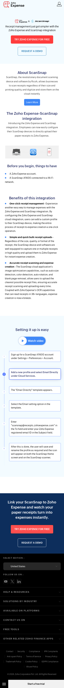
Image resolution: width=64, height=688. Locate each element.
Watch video (35, 340)
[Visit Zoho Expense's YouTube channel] (5, 581)
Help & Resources (16, 592)
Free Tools (11, 629)
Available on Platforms (21, 610)
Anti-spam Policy (14, 656)
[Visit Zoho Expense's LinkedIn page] (18, 581)
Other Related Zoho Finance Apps (28, 638)
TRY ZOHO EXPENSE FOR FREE (32, 39)
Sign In (59, 4)
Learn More (32, 102)
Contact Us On (14, 620)
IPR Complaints (51, 651)
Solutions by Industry (20, 601)
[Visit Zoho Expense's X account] (12, 581)
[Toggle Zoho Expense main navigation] (4, 684)
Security (21, 651)
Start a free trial (36, 684)
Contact (9, 651)
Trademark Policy (13, 661)
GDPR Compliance (50, 661)
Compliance (34, 651)
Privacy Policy (51, 656)
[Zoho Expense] (14, 4)
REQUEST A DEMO (32, 51)
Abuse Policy (32, 667)
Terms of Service (33, 656)
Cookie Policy (31, 661)
